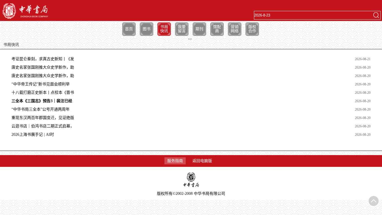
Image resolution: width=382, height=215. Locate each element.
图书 (146, 29)
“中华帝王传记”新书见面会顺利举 (40, 84)
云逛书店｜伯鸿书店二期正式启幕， (42, 126)
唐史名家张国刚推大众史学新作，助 (42, 67)
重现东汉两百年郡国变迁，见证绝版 (42, 118)
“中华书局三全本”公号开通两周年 (40, 109)
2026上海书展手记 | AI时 (32, 134)
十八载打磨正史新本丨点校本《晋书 (42, 92)
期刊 (199, 29)
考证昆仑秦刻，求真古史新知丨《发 (42, 59)
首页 (129, 29)
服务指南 (175, 161)
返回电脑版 (202, 161)
